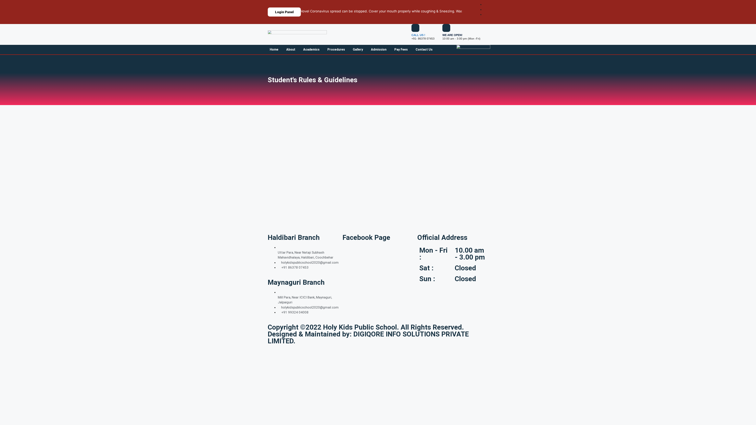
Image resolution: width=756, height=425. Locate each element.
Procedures (336, 49)
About (290, 49)
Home (274, 49)
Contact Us (424, 49)
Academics (311, 49)
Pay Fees (401, 49)
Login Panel (284, 12)
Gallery (358, 49)
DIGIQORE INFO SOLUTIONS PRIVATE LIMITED (368, 337)
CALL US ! (418, 35)
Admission (378, 49)
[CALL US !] (415, 28)
